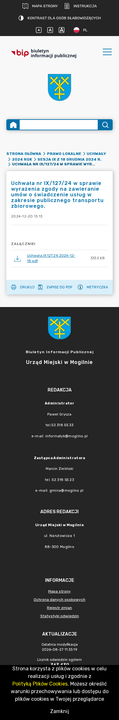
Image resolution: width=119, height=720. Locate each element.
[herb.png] (59, 87)
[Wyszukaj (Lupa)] (105, 125)
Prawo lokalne (64, 153)
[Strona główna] (13, 124)
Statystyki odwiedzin (59, 616)
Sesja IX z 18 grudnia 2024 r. (69, 159)
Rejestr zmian (59, 608)
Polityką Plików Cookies (40, 684)
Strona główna (23, 153)
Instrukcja (85, 6)
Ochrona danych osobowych (59, 599)
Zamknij (59, 711)
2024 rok (22, 159)
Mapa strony (45, 6)
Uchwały (96, 153)
